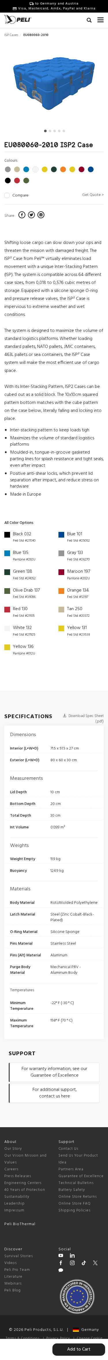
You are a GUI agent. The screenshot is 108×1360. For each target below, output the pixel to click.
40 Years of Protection (24, 1190)
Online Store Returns (77, 1197)
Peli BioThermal (19, 1224)
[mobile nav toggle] (100, 18)
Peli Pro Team (17, 1270)
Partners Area (71, 1169)
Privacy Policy (58, 1338)
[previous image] (19, 85)
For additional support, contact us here (55, 1093)
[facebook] (22, 215)
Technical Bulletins (76, 1183)
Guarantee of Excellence (81, 1176)
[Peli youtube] (60, 1256)
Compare (20, 196)
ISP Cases (11, 35)
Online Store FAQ (74, 1204)
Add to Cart (78, 1349)
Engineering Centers (22, 1183)
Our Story (13, 1149)
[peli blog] (60, 1271)
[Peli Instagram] (72, 1263)
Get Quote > (93, 195)
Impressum (14, 1210)
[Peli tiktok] (84, 1263)
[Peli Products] (60, 1263)
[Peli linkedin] (72, 1256)
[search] (89, 21)
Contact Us (68, 1149)
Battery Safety (71, 1190)
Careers (11, 1169)
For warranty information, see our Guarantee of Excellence (54, 1072)
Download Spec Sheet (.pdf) (86, 718)
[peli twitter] (95, 1263)
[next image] (88, 85)
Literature (13, 1277)
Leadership (14, 1204)
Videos (10, 1263)
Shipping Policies (74, 1210)
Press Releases (17, 1176)
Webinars (13, 1284)
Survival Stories (18, 1256)
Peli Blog (12, 1290)
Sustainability (16, 1197)
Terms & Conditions (22, 1338)
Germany (89, 1330)
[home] (17, 19)
